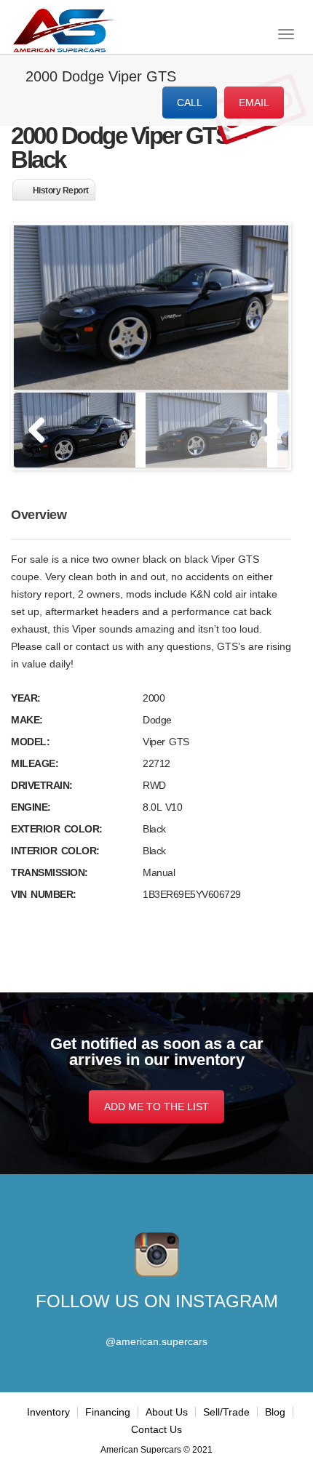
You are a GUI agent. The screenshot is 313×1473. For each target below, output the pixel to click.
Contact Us (156, 1429)
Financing (107, 1412)
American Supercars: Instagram (157, 1254)
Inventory (48, 1412)
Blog (275, 1412)
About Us (167, 1412)
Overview (38, 514)
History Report (61, 190)
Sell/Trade (226, 1412)
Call (189, 102)
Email (254, 102)
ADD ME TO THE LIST (156, 1106)
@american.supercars (156, 1341)
